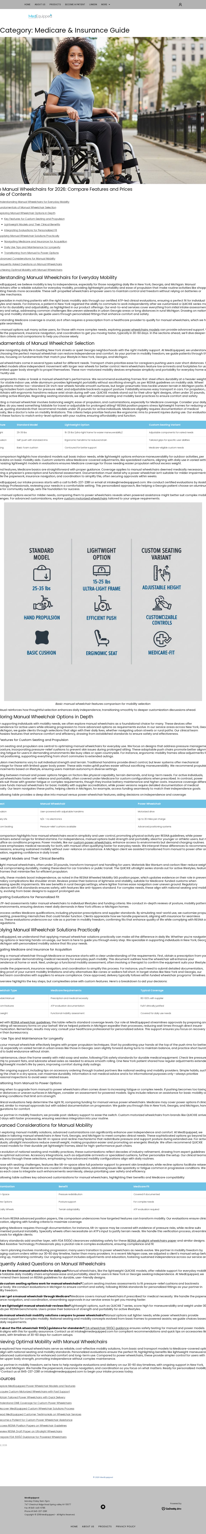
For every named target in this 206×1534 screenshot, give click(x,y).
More (104, 4)
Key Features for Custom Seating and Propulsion (34, 219)
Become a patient (75, 4)
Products (55, 4)
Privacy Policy (126, 1526)
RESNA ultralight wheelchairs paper (152, 1241)
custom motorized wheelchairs (85, 498)
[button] (105, 4)
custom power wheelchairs (92, 842)
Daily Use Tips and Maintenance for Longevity (32, 247)
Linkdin (93, 4)
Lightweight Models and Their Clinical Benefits (32, 224)
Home (28, 4)
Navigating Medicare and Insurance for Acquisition (35, 241)
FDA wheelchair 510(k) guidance (106, 1328)
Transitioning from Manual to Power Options (31, 253)
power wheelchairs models (141, 330)
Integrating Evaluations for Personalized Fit (30, 230)
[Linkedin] (103, 1507)
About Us (40, 4)
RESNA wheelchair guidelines (30, 1022)
